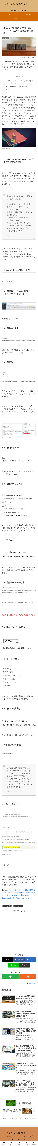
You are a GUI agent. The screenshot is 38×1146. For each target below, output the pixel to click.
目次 (16, 76)
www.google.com (13, 791)
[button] (24, 965)
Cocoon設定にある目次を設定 (18, 86)
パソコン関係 (8, 906)
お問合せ (10, 1136)
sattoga (9, 437)
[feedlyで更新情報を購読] (10, 976)
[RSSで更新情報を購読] (27, 976)
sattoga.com (12, 235)
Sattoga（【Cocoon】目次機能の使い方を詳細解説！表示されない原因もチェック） (18, 892)
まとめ (10, 89)
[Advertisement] (19, 931)
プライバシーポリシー (19, 1139)
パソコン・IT (18, 906)
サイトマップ (28, 1136)
